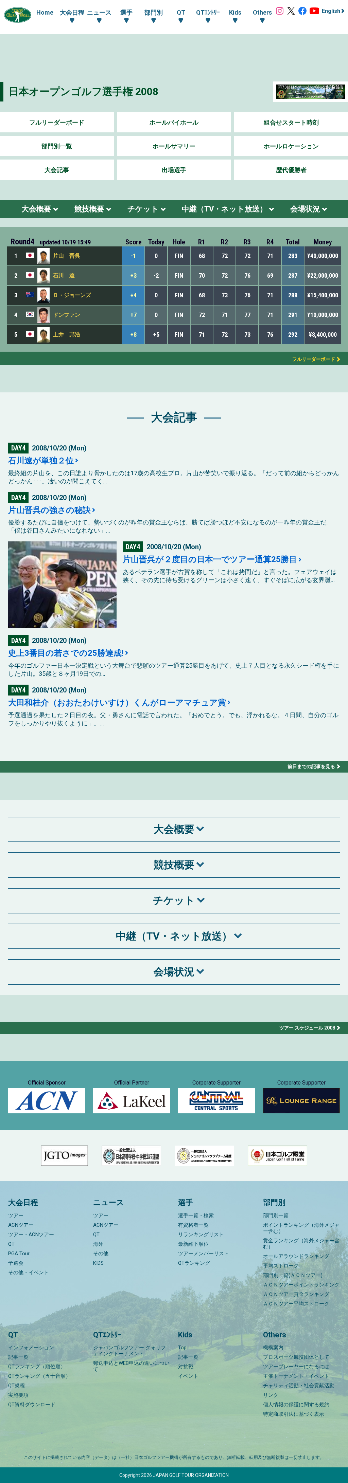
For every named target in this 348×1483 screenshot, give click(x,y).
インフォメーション (31, 1348)
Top (182, 1348)
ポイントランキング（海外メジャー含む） (301, 1228)
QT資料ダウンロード (31, 1405)
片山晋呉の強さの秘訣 (49, 510)
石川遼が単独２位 (41, 460)
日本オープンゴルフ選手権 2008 (83, 91)
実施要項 (18, 1395)
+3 (133, 275)
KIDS (98, 1263)
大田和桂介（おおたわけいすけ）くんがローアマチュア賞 (117, 702)
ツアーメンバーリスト (203, 1253)
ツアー (15, 1215)
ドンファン (66, 315)
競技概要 (89, 209)
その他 (100, 1253)
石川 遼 (64, 275)
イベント (188, 1376)
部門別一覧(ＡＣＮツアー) (293, 1275)
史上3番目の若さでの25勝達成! (66, 653)
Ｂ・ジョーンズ (72, 295)
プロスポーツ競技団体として (296, 1357)
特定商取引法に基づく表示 (293, 1414)
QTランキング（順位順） (37, 1367)
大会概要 (36, 209)
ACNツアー (21, 1225)
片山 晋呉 (66, 256)
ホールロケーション (291, 146)
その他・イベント (28, 1272)
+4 (133, 295)
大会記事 (57, 169)
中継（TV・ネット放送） (224, 209)
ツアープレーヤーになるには (296, 1367)
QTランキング (194, 1263)
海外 (98, 1244)
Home (44, 12)
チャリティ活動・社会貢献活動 (298, 1386)
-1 (133, 255)
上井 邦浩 (66, 334)
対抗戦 (185, 1367)
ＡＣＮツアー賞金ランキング (296, 1294)
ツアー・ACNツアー (31, 1234)
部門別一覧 (56, 146)
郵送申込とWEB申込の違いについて (131, 1366)
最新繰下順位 (193, 1244)
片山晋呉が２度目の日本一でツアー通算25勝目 (210, 559)
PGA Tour (19, 1253)
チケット (143, 209)
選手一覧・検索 (196, 1215)
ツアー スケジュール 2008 (307, 1028)
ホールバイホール (174, 122)
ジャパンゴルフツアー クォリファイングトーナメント (129, 1351)
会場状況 (305, 209)
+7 (133, 314)
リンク (270, 1395)
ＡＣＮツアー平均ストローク (296, 1304)
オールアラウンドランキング (296, 1256)
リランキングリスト (201, 1234)
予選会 (15, 1263)
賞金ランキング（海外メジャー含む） (301, 1244)
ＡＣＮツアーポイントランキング (301, 1285)
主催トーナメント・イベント (296, 1376)
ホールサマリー (174, 146)
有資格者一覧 (193, 1225)
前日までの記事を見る (311, 766)
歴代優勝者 (291, 169)
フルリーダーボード (56, 122)
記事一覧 (18, 1357)
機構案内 (273, 1348)
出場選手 (174, 169)
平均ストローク (281, 1266)
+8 (133, 334)
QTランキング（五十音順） (39, 1376)
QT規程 (16, 1386)
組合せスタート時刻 (291, 122)
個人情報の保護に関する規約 (296, 1405)
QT (11, 1244)
